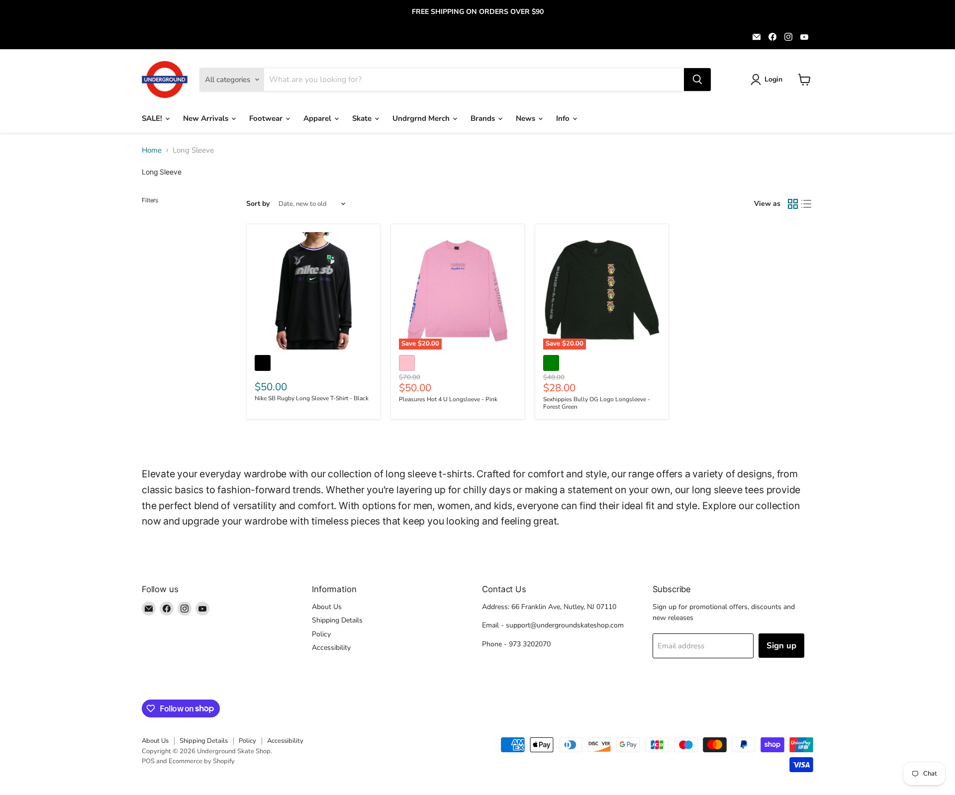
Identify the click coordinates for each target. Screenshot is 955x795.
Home (152, 150)
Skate (363, 118)
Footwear (267, 118)
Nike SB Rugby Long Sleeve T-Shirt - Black (312, 398)
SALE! (153, 118)
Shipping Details (337, 620)
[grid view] (793, 204)
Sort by (258, 204)
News (526, 118)
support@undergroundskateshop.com (565, 625)
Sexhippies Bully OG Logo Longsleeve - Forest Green (596, 403)
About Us (327, 607)
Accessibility (331, 647)
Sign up (781, 645)
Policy (321, 634)
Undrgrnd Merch (422, 118)
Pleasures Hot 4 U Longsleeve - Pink (448, 399)
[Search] (697, 79)
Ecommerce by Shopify (202, 761)
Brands (484, 118)
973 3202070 (530, 644)
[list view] (807, 204)
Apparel (318, 118)
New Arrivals (206, 118)
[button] (768, 80)
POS (148, 761)
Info (564, 118)
